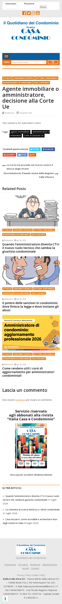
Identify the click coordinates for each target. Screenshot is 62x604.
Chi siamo (23, 564)
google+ (11, 154)
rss (33, 154)
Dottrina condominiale (47, 78)
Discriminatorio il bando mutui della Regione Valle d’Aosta (29, 175)
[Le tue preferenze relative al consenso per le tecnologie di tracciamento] (5, 599)
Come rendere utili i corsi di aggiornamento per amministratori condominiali (28, 372)
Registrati (35, 564)
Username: (11, 4)
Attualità (7, 78)
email (23, 154)
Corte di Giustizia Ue (34, 135)
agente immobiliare (20, 131)
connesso (20, 399)
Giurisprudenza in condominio (17, 83)
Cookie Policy (38, 575)
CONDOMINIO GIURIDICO (24, 78)
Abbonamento (49, 564)
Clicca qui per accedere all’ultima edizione (31, 474)
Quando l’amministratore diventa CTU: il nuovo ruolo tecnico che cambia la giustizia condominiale (31, 247)
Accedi (25, 568)
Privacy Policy (24, 575)
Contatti (35, 568)
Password (29, 4)
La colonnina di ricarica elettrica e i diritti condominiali (32, 509)
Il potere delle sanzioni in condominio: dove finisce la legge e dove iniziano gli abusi (30, 306)
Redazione (9, 112)
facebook (48, 149)
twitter (36, 149)
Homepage (10, 564)
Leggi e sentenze (41, 83)
